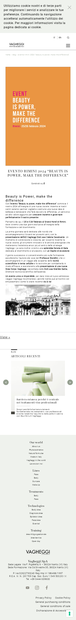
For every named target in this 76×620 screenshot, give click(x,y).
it (54, 37)
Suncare (36, 481)
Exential (36, 524)
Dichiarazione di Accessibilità (53, 610)
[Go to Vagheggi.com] (16, 45)
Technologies (36, 506)
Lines (36, 470)
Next (70, 382)
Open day (36, 541)
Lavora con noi (36, 464)
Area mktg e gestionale (36, 534)
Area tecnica (36, 538)
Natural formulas (36, 453)
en (60, 37)
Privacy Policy (44, 597)
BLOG (13, 352)
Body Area (36, 510)
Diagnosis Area (36, 513)
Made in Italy (36, 457)
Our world (36, 442)
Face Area (36, 520)
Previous (6, 382)
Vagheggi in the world (36, 460)
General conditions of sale (55, 606)
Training (36, 530)
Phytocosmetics (36, 450)
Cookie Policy (62, 597)
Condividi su (37, 183)
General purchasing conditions (52, 602)
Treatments (36, 491)
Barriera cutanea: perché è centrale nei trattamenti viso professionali (38, 401)
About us (36, 446)
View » (5, 337)
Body (36, 496)
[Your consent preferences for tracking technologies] (69, 613)
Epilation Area (36, 517)
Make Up (36, 485)
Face (36, 499)
